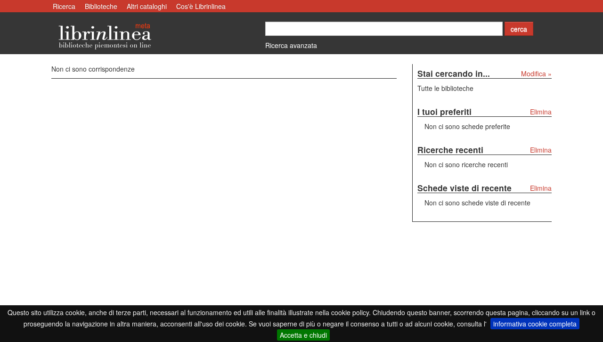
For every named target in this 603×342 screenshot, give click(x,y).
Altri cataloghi (147, 6)
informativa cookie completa (535, 323)
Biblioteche (101, 6)
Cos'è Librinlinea (201, 6)
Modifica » (536, 73)
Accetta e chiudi (303, 335)
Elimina (541, 111)
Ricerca (64, 6)
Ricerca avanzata (291, 45)
